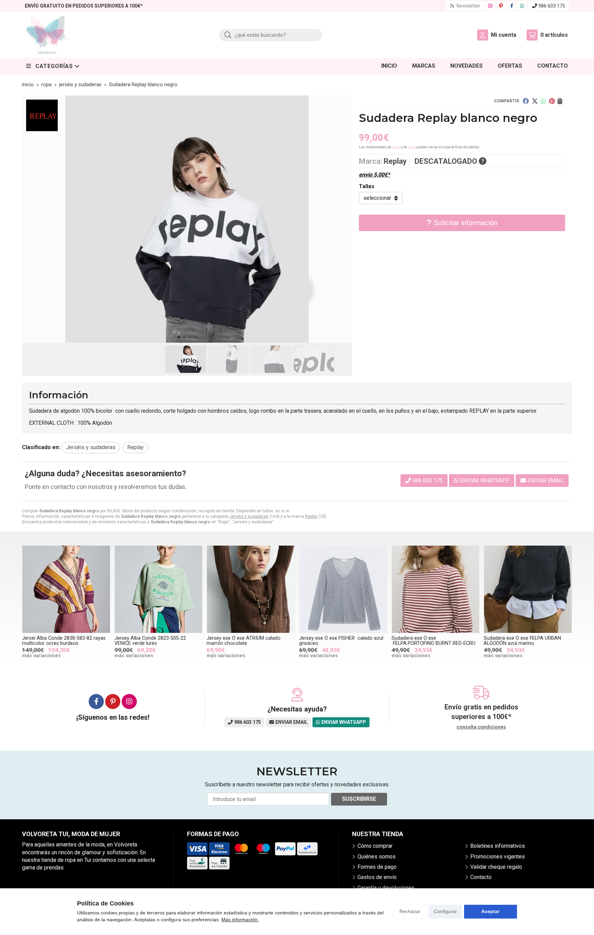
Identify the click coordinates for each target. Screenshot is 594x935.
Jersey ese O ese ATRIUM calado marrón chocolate (243, 640)
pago (412, 147)
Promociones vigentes (497, 856)
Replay (311, 516)
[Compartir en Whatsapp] (543, 101)
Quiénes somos (377, 856)
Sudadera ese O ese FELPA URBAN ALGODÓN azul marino (522, 640)
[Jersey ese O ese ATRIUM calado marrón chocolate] (251, 589)
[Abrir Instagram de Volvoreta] (490, 6)
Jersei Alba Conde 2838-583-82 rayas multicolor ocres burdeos (64, 640)
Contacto (481, 877)
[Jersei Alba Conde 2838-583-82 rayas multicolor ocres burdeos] (66, 589)
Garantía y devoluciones (386, 888)
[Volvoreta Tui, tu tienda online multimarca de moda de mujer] (46, 35)
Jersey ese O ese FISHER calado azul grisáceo (341, 640)
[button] (178, 337)
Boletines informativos (497, 846)
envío (396, 147)
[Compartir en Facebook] (526, 101)
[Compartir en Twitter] (535, 101)
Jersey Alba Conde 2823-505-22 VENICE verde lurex (150, 640)
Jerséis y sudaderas (248, 516)
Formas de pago (377, 867)
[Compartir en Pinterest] (552, 101)
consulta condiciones (481, 727)
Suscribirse (359, 799)
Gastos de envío (377, 877)
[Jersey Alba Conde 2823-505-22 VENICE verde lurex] (158, 589)
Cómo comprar (375, 846)
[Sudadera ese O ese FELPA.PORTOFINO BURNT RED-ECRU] (436, 589)
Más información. (240, 919)
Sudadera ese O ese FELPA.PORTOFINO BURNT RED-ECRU (433, 640)
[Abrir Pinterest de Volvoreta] (501, 6)
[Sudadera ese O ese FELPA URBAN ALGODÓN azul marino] (528, 589)
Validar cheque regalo (496, 867)
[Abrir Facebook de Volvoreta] (511, 6)
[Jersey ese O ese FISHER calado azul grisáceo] (343, 589)
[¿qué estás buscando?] (270, 35)
